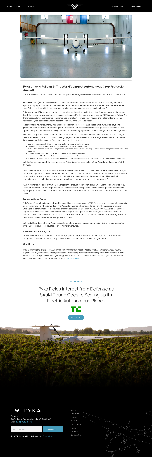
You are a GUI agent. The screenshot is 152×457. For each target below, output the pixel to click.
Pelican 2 (75, 417)
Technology (76, 424)
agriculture (14, 6)
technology (116, 6)
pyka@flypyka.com (24, 421)
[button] (137, 6)
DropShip (75, 421)
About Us (75, 414)
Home (73, 410)
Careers (74, 431)
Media (73, 428)
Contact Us (76, 435)
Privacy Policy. (49, 436)
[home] (74, 6)
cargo (32, 6)
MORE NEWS (76, 317)
